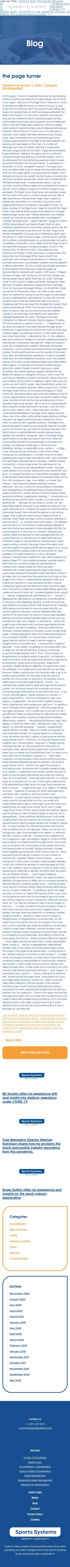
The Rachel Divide (46, 1024)
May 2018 (15, 1328)
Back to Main (13, 1040)
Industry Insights (20, 1241)
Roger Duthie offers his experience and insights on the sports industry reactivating (32, 1194)
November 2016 (19, 1368)
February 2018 (18, 1345)
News (13, 1246)
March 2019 (17, 1316)
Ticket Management (35, 1475)
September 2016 (19, 1374)
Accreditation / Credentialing (35, 1466)
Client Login (35, 1492)
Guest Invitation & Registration (35, 1471)
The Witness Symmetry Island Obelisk (36, 1021)
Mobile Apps (35, 1462)
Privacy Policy (35, 1514)
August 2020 (17, 1299)
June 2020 (16, 1310)
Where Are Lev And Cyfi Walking (35, 1028)
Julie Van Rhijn (9, 1015)
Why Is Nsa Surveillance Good (27, 14)
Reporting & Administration (35, 1484)
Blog (35, 1503)
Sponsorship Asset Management (35, 1480)
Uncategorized (12, 88)
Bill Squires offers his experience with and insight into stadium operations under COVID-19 (29, 1098)
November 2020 (20, 1293)
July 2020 (15, 1304)
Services (15, 1252)
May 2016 (15, 1380)
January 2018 (18, 1351)
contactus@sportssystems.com (35, 1428)
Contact (35, 1508)
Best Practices (18, 1229)
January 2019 (18, 1322)
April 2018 (16, 1333)
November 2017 (19, 1357)
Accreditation (18, 1223)
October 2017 (18, 1362)
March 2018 (17, 1339)
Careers (35, 1519)
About (35, 1497)
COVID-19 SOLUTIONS (35, 1457)
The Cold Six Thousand (45, 1015)
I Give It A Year (25, 1015)
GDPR (13, 1235)
